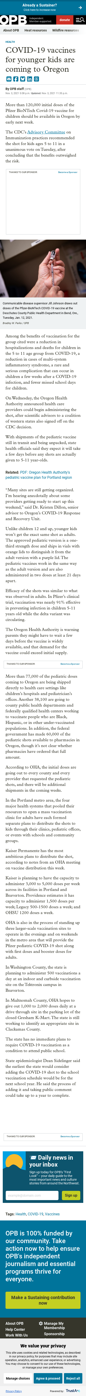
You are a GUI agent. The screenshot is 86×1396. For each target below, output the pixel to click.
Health (10, 41)
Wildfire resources (65, 30)
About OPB (11, 30)
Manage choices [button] (18, 1378)
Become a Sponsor (67, 172)
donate (65, 20)
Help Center (15, 1329)
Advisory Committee (46, 132)
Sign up (71, 1195)
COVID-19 (35, 1214)
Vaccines (52, 1214)
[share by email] (9, 79)
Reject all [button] (73, 1378)
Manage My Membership (54, 1325)
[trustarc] (72, 1391)
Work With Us (17, 1335)
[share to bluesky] (22, 79)
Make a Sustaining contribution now (43, 1300)
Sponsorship (54, 1334)
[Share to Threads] (36, 79)
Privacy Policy (14, 1391)
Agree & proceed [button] (48, 1378)
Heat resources (36, 30)
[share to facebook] (15, 79)
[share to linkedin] (29, 79)
